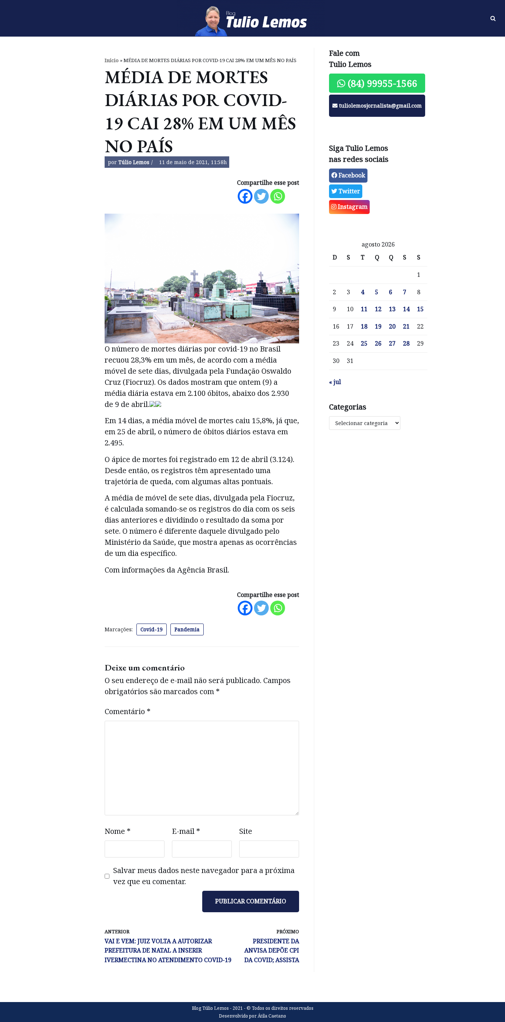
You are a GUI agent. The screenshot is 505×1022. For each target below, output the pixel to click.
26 (378, 343)
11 (364, 309)
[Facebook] (245, 196)
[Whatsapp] (277, 196)
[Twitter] (261, 196)
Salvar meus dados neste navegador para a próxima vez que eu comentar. (204, 875)
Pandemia (187, 629)
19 (378, 326)
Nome (118, 831)
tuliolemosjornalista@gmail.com (380, 105)
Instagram (351, 207)
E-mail (186, 831)
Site (245, 831)
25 (364, 343)
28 (406, 343)
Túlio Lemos (133, 162)
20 (392, 326)
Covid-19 (151, 629)
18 (364, 326)
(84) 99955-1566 (381, 83)
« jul (335, 382)
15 (420, 309)
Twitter (348, 191)
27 (392, 343)
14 (406, 309)
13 (392, 309)
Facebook (351, 175)
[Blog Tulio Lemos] (252, 18)
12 (378, 309)
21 (406, 326)
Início (112, 60)
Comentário (127, 711)
